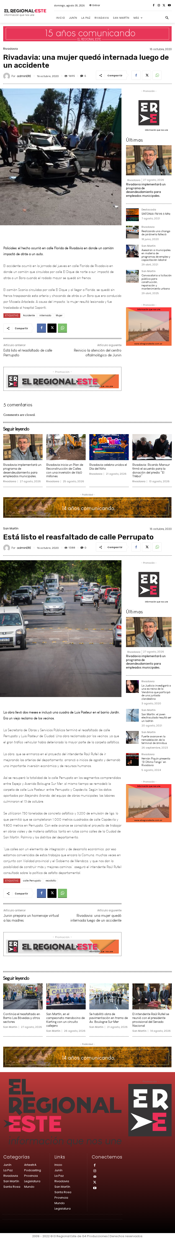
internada (45, 315)
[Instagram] (159, 5)
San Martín (149, 246)
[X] (164, 5)
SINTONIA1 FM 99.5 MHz (156, 213)
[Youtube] (169, 5)
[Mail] (95, 1177)
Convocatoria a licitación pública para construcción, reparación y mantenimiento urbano (157, 282)
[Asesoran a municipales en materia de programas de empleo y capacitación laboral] (132, 251)
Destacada (149, 209)
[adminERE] (7, 76)
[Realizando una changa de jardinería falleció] (132, 232)
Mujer (59, 315)
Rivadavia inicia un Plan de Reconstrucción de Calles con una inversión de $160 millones (64, 470)
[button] (167, 18)
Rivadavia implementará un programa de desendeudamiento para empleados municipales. (146, 190)
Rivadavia (10, 48)
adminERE (24, 76)
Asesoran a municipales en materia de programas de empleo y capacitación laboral (156, 255)
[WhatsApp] (157, 75)
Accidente (29, 315)
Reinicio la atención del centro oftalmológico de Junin (97, 352)
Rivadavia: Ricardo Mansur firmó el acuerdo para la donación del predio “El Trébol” (151, 470)
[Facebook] (153, 5)
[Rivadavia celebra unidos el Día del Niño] (109, 447)
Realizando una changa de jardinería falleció (156, 233)
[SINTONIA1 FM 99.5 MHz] (132, 214)
